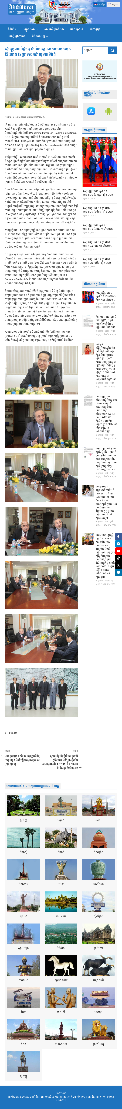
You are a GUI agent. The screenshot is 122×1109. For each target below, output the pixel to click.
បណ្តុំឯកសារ (29, 29)
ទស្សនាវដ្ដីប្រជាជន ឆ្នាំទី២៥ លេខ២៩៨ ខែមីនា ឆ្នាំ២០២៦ (96, 261)
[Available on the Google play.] (108, 112)
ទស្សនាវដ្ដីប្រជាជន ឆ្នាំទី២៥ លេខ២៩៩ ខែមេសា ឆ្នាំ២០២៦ (97, 244)
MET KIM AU (40, 117)
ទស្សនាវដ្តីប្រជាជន (94, 130)
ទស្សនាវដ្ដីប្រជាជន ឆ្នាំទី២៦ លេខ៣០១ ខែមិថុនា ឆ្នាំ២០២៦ (97, 210)
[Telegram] (118, 543)
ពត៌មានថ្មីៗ (13, 733)
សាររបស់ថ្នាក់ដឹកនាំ (54, 29)
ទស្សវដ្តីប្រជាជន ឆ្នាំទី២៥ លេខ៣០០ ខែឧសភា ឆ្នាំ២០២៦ (98, 227)
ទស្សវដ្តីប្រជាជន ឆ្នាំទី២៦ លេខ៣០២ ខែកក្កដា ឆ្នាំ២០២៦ (97, 193)
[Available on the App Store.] (91, 112)
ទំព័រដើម (12, 29)
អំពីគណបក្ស (38, 36)
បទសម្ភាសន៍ (76, 29)
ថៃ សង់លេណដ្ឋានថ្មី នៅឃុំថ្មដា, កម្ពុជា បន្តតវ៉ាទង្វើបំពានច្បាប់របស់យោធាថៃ (106, 322)
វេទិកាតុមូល (95, 29)
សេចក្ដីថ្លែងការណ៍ (17, 36)
